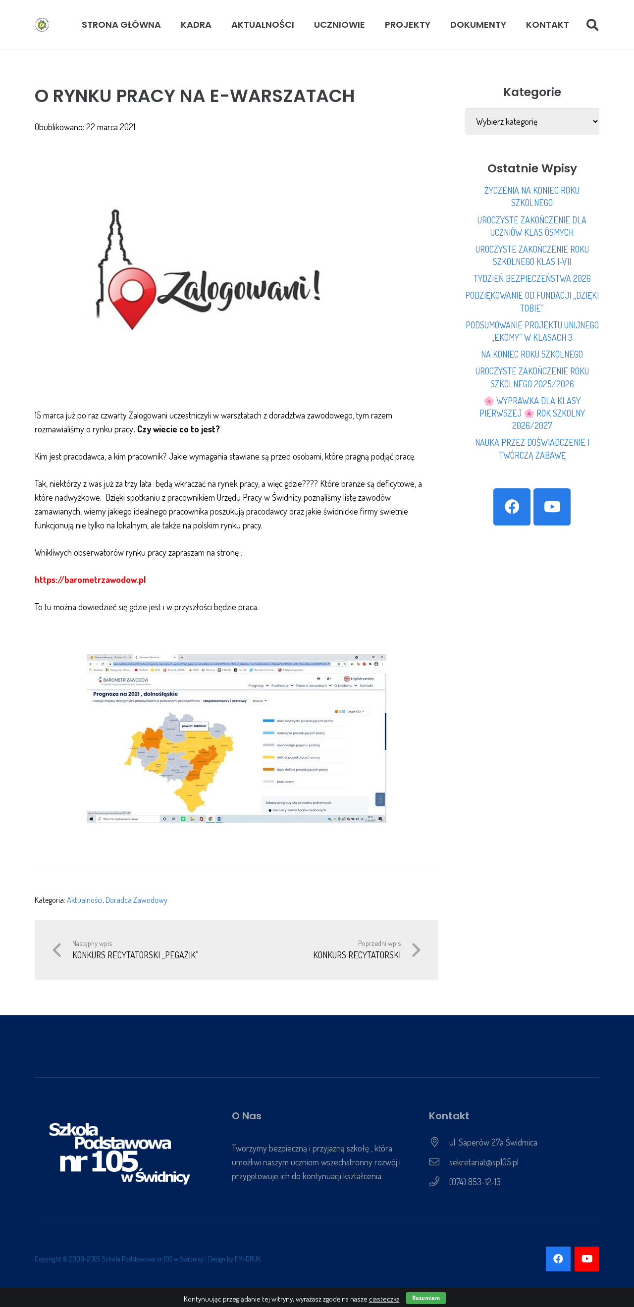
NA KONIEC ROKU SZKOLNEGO (532, 354)
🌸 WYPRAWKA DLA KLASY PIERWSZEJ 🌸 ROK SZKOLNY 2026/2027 (532, 413)
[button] (217, 25)
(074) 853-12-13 (475, 1181)
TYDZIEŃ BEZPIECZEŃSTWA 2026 (532, 278)
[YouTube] (552, 506)
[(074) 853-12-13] (439, 1182)
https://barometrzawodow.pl (90, 579)
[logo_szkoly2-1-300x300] (42, 24)
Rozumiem (426, 1298)
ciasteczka (384, 1299)
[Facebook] (511, 506)
